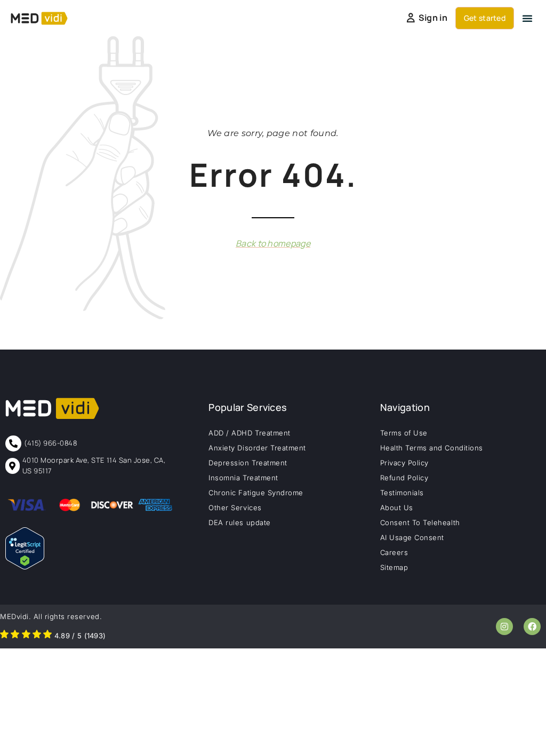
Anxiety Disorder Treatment (257, 447)
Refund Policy (404, 477)
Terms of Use (404, 433)
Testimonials (402, 492)
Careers (394, 552)
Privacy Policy (404, 462)
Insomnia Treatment (243, 477)
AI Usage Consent (412, 537)
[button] (527, 18)
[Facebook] (532, 626)
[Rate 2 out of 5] (15, 635)
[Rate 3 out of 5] (26, 635)
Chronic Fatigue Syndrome (255, 492)
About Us (396, 507)
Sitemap (394, 567)
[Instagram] (504, 626)
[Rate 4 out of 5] (37, 635)
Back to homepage (273, 243)
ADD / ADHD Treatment (249, 433)
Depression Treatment (247, 462)
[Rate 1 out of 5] (4, 635)
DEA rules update (239, 522)
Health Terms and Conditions (431, 447)
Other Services (234, 507)
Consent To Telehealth (420, 522)
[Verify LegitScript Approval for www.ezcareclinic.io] (24, 566)
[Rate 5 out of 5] (47, 635)
